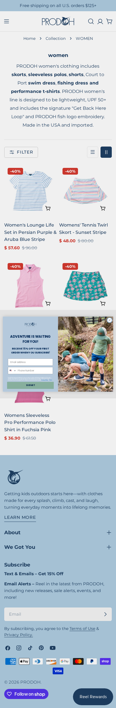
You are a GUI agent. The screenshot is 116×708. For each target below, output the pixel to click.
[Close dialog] (109, 320)
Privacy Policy (44, 379)
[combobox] (12, 370)
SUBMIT (30, 385)
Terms (50, 379)
